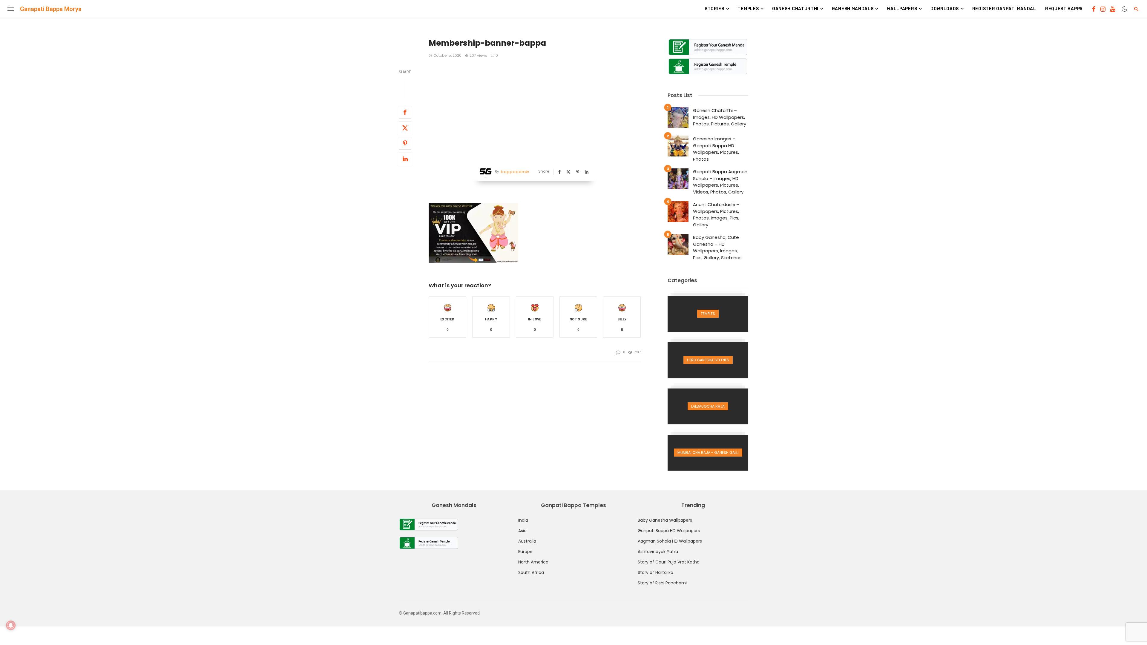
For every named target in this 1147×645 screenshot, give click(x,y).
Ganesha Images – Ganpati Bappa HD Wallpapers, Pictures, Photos (716, 149)
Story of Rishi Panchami (662, 583)
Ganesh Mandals (853, 8)
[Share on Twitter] (405, 128)
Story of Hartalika (655, 572)
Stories (714, 8)
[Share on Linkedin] (405, 159)
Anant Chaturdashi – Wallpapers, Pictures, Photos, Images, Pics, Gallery (716, 214)
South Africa (531, 572)
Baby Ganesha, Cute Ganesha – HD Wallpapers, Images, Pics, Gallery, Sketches (717, 247)
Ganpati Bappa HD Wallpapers (669, 531)
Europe (525, 552)
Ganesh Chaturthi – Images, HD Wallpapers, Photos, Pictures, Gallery (719, 117)
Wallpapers (902, 8)
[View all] (708, 314)
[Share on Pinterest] (405, 143)
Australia (527, 541)
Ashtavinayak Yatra (658, 552)
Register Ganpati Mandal (1004, 8)
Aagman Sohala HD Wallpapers (670, 541)
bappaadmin (515, 172)
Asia (522, 531)
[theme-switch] (1124, 8)
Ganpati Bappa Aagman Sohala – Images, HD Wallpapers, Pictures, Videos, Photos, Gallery (720, 181)
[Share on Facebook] (405, 112)
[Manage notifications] (11, 625)
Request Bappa (1064, 8)
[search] (1137, 9)
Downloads (944, 8)
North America (533, 562)
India (523, 520)
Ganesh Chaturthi (795, 8)
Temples (748, 8)
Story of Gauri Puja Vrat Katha (669, 562)
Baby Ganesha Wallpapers (665, 520)
